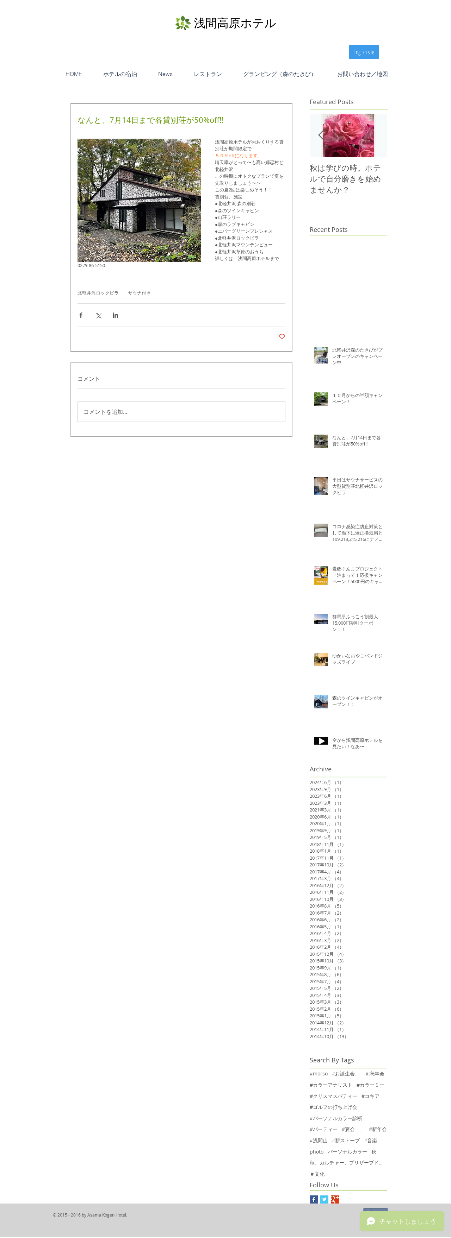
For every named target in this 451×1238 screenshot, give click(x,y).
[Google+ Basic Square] (335, 1199)
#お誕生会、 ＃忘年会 (358, 1073)
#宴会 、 (353, 1129)
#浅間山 (319, 1140)
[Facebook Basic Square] (314, 1199)
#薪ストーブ (346, 1140)
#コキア (370, 1096)
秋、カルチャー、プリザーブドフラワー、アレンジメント (348, 1162)
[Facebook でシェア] (81, 315)
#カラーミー (370, 1084)
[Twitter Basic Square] (324, 1199)
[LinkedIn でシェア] (115, 315)
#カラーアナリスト (331, 1084)
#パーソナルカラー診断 (336, 1118)
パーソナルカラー (347, 1151)
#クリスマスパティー (333, 1096)
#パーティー (324, 1129)
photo (316, 1151)
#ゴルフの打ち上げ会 (333, 1107)
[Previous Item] (321, 135)
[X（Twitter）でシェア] (98, 315)
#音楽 (370, 1140)
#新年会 (378, 1129)
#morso (319, 1073)
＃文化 (317, 1173)
